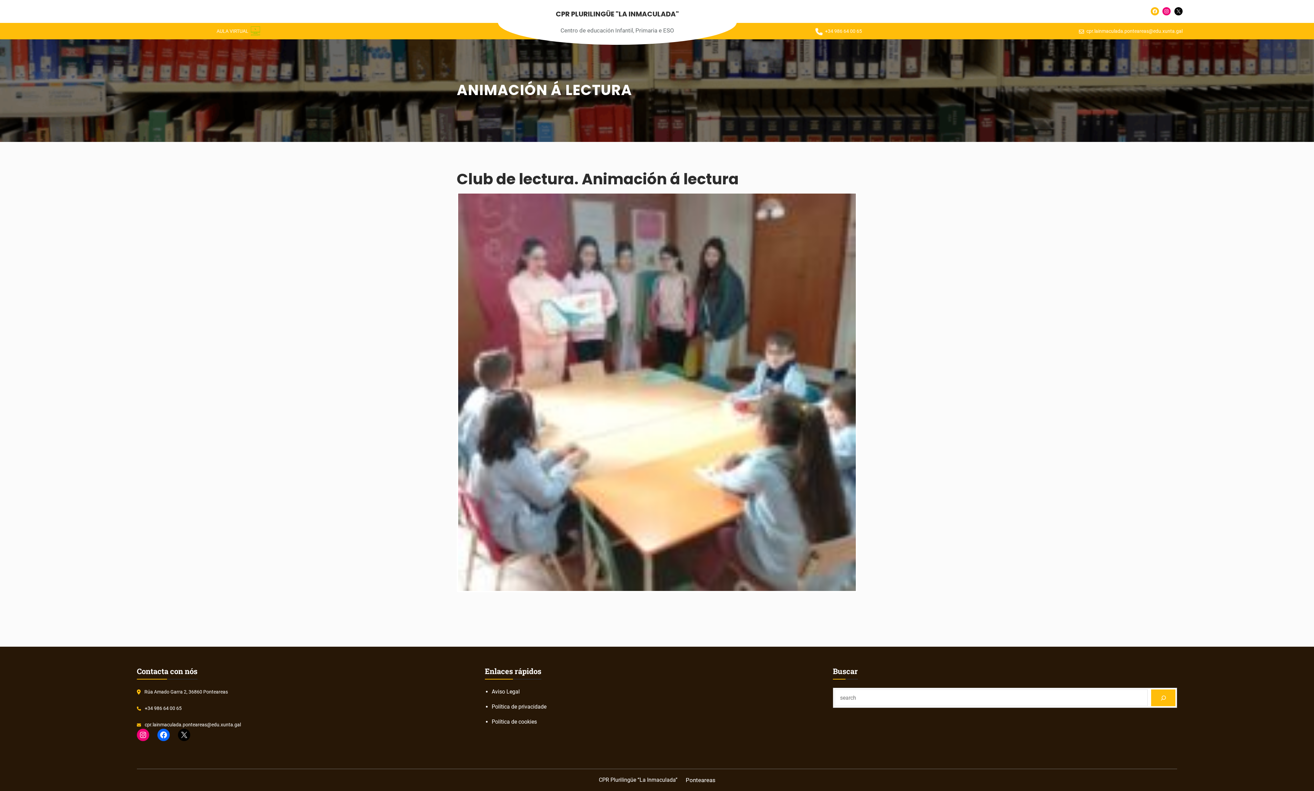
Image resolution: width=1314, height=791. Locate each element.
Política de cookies (514, 722)
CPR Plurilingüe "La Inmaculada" (617, 14)
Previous (448, 392)
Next (866, 392)
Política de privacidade (519, 706)
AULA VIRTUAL (232, 31)
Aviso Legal (506, 691)
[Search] (1163, 697)
